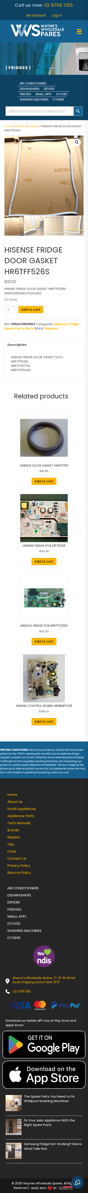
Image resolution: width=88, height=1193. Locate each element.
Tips (10, 844)
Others (58, 99)
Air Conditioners (33, 83)
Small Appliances (21, 808)
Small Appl (43, 94)
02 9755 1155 (58, 5)
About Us (14, 801)
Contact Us (16, 858)
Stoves (61, 94)
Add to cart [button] (44, 481)
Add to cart (30, 309)
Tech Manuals (19, 823)
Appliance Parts (20, 815)
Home (8, 126)
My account (36, 15)
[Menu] (79, 32)
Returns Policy (19, 872)
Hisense (33, 126)
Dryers (49, 89)
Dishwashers (30, 89)
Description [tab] (17, 345)
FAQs (11, 851)
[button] (77, 142)
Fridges (25, 94)
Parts (29, 328)
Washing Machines (34, 99)
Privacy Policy (18, 865)
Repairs (13, 837)
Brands (20, 126)
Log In (57, 15)
